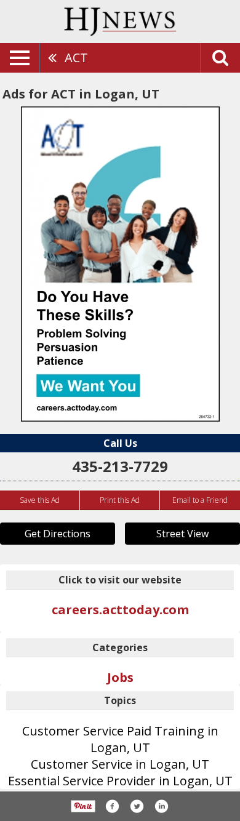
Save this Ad (40, 500)
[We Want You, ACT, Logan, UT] (120, 264)
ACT (76, 57)
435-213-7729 (120, 466)
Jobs (120, 677)
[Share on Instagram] (161, 806)
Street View (182, 533)
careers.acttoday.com (120, 609)
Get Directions (57, 533)
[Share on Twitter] (137, 806)
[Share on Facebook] (112, 806)
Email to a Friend (200, 500)
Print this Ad (120, 500)
